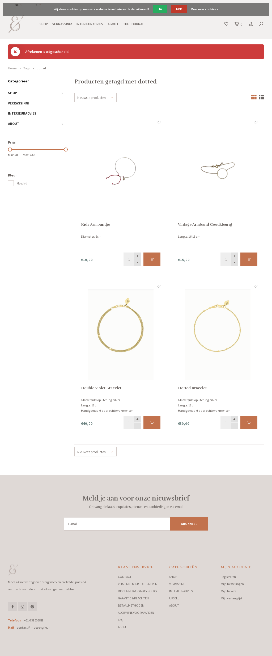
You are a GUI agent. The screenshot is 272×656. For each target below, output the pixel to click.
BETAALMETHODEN (131, 605)
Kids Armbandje (95, 224)
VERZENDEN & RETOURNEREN (137, 584)
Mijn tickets (228, 591)
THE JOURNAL (133, 24)
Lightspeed (66, 651)
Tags (26, 68)
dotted (41, 68)
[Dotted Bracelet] (217, 335)
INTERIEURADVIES (89, 24)
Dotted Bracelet (192, 388)
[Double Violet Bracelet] (120, 335)
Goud (22, 183)
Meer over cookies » (204, 9)
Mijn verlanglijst (231, 598)
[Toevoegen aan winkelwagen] (151, 259)
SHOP (44, 24)
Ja (160, 9)
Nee (179, 9)
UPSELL (174, 598)
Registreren (228, 577)
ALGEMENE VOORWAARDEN (136, 613)
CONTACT (124, 577)
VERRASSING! (62, 24)
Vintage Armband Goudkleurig (205, 224)
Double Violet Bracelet (101, 388)
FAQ (121, 620)
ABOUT (113, 24)
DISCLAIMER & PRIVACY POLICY (137, 591)
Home (12, 68)
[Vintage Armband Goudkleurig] (217, 171)
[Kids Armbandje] (120, 171)
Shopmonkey (94, 651)
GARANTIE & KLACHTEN (133, 598)
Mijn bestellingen (232, 584)
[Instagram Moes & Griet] (22, 606)
